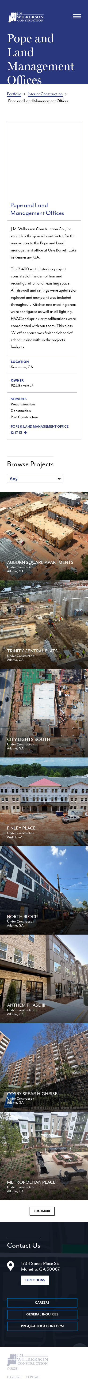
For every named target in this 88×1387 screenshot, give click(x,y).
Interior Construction (45, 93)
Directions (35, 1280)
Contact (33, 1377)
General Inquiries (42, 1314)
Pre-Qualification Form (42, 1326)
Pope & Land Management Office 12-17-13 (40, 430)
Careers (42, 1303)
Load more (42, 1211)
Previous (15, 160)
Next (72, 160)
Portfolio (14, 93)
